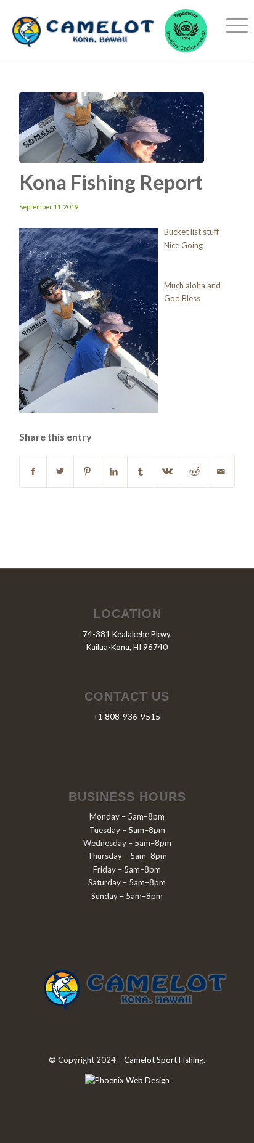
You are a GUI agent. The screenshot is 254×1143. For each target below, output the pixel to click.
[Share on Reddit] (194, 471)
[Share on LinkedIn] (113, 471)
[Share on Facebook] (33, 471)
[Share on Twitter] (60, 471)
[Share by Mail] (221, 471)
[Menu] (231, 24)
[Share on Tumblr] (141, 471)
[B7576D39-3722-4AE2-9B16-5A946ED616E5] (111, 127)
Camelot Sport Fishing (163, 1060)
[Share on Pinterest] (87, 471)
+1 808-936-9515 (127, 717)
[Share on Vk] (167, 471)
